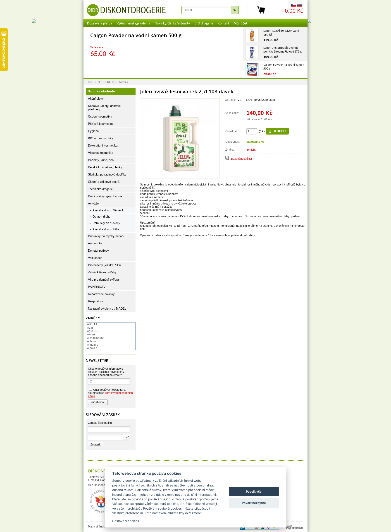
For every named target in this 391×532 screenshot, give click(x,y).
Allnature (92, 344)
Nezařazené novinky (101, 294)
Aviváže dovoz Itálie (106, 229)
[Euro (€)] (299, 5)
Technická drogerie (100, 189)
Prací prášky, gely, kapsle (105, 196)
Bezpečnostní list (241, 158)
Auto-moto (95, 243)
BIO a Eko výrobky (100, 138)
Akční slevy (96, 98)
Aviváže (123, 82)
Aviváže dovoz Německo (109, 210)
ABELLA (92, 324)
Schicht (250, 149)
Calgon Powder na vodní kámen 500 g (185, 35)
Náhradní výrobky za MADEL (107, 308)
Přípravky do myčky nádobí (106, 236)
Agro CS (92, 331)
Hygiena (93, 131)
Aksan (91, 334)
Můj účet (241, 23)
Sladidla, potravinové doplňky (107, 174)
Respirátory (95, 301)
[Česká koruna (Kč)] (293, 5)
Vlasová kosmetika (100, 152)
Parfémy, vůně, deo (101, 160)
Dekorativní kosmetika (102, 145)
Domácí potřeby (98, 250)
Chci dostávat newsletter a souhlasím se (110, 393)
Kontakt (223, 23)
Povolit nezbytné (254, 503)
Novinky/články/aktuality (172, 23)
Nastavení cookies (125, 521)
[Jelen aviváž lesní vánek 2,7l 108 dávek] (179, 138)
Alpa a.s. (92, 348)
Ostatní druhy (101, 216)
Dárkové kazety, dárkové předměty (104, 107)
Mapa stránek (96, 526)
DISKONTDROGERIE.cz (101, 82)
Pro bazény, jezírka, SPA (104, 265)
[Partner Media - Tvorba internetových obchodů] (294, 527)
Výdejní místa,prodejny (133, 23)
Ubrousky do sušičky (106, 223)
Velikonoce (95, 258)
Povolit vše (254, 491)
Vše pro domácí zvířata (103, 279)
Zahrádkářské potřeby (102, 272)
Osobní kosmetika (100, 116)
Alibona (92, 341)
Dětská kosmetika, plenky (105, 167)
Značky (93, 317)
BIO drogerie (203, 23)
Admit (90, 327)
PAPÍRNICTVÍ (97, 287)
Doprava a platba (99, 23)
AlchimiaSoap (95, 337)
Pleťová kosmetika (100, 123)
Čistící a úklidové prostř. (104, 181)
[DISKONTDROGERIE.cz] (126, 10)
